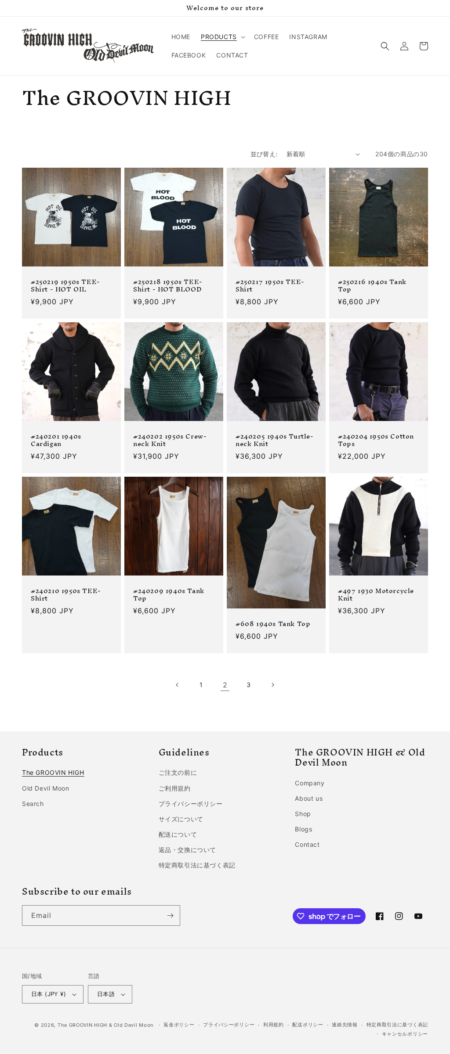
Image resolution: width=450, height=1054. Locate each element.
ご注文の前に (178, 772)
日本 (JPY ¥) (48, 993)
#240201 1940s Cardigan (56, 440)
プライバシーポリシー (191, 803)
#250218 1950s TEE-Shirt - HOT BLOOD (168, 285)
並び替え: (264, 154)
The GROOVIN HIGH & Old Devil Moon (105, 1025)
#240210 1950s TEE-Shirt (66, 594)
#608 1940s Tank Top (273, 624)
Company (309, 783)
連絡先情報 (345, 1025)
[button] (222, 37)
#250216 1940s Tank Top (372, 285)
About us (309, 798)
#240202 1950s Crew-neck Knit (170, 440)
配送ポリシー (307, 1025)
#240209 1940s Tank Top (168, 594)
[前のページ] (177, 684)
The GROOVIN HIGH (53, 772)
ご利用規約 (175, 788)
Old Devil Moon (45, 788)
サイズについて (181, 819)
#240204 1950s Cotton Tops (376, 440)
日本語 (106, 993)
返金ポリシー (178, 1025)
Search (33, 803)
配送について (178, 834)
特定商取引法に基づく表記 (197, 865)
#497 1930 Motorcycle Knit (376, 594)
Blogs (303, 829)
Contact (307, 844)
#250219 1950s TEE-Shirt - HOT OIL (65, 285)
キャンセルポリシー (405, 1034)
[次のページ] (272, 684)
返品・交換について (187, 849)
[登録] (170, 915)
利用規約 (273, 1025)
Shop (303, 813)
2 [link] (225, 684)
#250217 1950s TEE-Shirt (270, 285)
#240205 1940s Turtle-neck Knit (275, 440)
